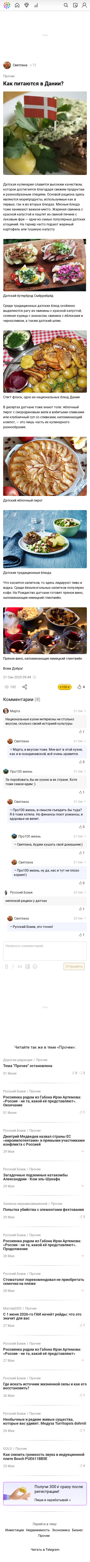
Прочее (8, 76)
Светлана (20, 65)
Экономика (61, 1530)
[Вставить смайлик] (35, 966)
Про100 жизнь (21, 772)
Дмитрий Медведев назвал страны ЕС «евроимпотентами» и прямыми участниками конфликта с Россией (44, 1141)
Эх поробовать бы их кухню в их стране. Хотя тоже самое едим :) (41, 782)
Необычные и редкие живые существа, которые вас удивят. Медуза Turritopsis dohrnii (44, 1421)
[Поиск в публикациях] (66, 5)
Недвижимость (38, 1530)
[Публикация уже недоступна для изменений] (34, 677)
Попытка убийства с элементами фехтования (43, 1210)
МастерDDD (12, 1308)
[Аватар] (7, 68)
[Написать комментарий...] (45, 951)
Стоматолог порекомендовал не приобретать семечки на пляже (43, 1282)
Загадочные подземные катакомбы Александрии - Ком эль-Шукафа (35, 1177)
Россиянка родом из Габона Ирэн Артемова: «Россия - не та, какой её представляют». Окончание (42, 1101)
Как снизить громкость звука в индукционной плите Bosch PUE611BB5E (43, 1457)
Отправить (74, 966)
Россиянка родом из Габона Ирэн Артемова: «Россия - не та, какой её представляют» (42, 1351)
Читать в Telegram (45, 1550)
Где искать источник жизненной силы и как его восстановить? (45, 1386)
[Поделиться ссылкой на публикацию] (25, 686)
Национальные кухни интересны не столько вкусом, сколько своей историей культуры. (39, 721)
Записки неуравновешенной (25, 1204)
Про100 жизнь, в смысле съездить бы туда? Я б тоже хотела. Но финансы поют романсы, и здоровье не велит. (46, 814)
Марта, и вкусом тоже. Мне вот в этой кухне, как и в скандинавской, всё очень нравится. (46, 752)
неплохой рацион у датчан (26, 901)
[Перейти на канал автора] (6, 711)
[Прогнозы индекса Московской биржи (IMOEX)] (26, 5)
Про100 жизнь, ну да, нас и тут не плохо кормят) (46, 872)
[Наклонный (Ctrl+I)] (13, 966)
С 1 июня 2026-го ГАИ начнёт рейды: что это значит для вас (42, 1316)
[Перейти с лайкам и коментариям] (82, 1151)
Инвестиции (14, 1530)
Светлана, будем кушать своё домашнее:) (50, 844)
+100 (65, 687)
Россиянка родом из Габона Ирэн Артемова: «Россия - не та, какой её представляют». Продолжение (42, 1245)
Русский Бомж (21, 892)
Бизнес (77, 1530)
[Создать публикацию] (75, 5)
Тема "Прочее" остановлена (27, 1066)
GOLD (7, 1449)
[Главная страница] (17, 5)
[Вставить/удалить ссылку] (20, 966)
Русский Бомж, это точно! (33, 927)
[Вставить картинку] (27, 966)
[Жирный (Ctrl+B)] (6, 966)
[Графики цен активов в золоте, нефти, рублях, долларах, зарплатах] (36, 5)
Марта (15, 711)
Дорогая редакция (17, 1060)
